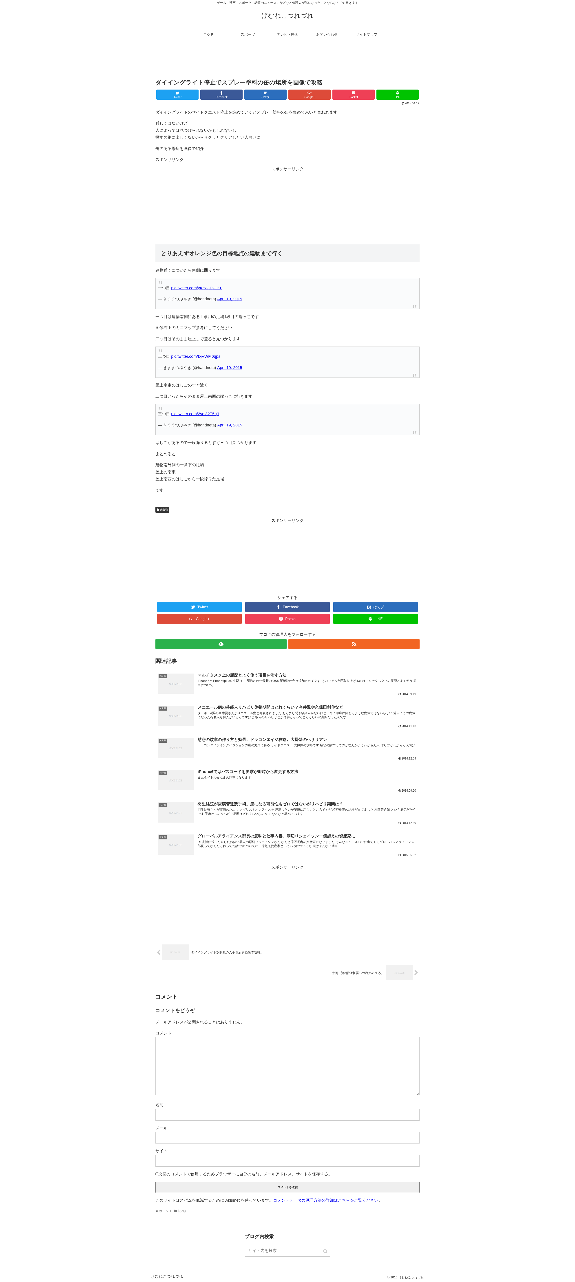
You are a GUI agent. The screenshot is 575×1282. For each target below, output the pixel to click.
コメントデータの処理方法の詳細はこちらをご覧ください (325, 1200)
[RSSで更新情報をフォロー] (354, 644)
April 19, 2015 (229, 299)
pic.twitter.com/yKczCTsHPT (196, 288)
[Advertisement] (287, 61)
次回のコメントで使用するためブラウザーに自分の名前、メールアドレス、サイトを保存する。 (245, 1174)
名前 (159, 1105)
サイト (161, 1151)
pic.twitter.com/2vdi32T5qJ (195, 414)
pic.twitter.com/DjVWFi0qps (195, 356)
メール (161, 1128)
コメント (163, 1033)
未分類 (164, 509)
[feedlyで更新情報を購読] (221, 644)
